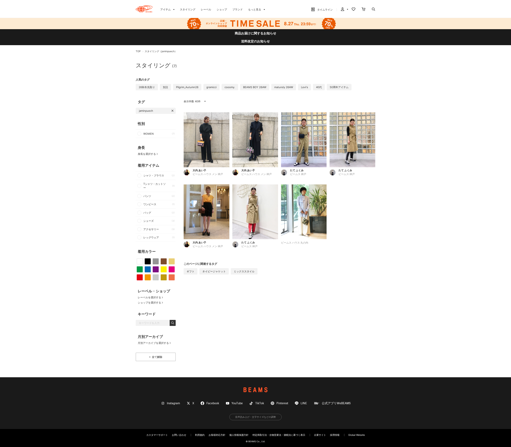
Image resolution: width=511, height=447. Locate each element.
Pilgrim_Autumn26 (187, 87)
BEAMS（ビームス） (144, 9)
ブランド (237, 9)
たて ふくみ (297, 170)
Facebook (212, 403)
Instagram (173, 403)
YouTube (237, 403)
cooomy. (230, 87)
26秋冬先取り (147, 87)
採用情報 (335, 434)
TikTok (259, 403)
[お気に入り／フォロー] (353, 9)
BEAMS (255, 389)
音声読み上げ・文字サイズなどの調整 (255, 416)
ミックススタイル (244, 271)
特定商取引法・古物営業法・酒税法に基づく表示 (279, 434)
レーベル (206, 9)
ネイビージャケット (214, 271)
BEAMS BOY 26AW (254, 87)
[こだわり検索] (373, 9)
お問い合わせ (179, 434)
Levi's (304, 87)
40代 (319, 87)
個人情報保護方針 (239, 434)
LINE (304, 403)
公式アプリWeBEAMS (336, 403)
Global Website (356, 434)
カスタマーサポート (157, 434)
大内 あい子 (199, 170)
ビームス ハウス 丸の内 (294, 243)
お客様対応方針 (217, 434)
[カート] (363, 9)
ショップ (222, 9)
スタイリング (187, 9)
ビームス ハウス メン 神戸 (208, 174)
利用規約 (200, 434)
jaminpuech (146, 110)
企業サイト (320, 434)
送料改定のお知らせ (255, 41)
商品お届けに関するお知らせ (255, 33)
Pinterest (282, 403)
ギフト (190, 271)
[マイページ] (344, 9)
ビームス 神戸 (298, 174)
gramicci (211, 87)
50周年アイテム (339, 87)
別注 (165, 87)
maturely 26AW (283, 87)
